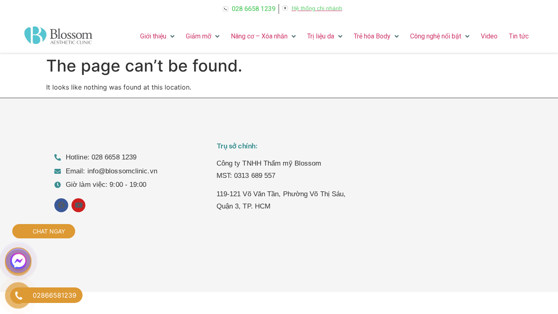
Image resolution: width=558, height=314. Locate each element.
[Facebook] (61, 205)
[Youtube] (78, 205)
